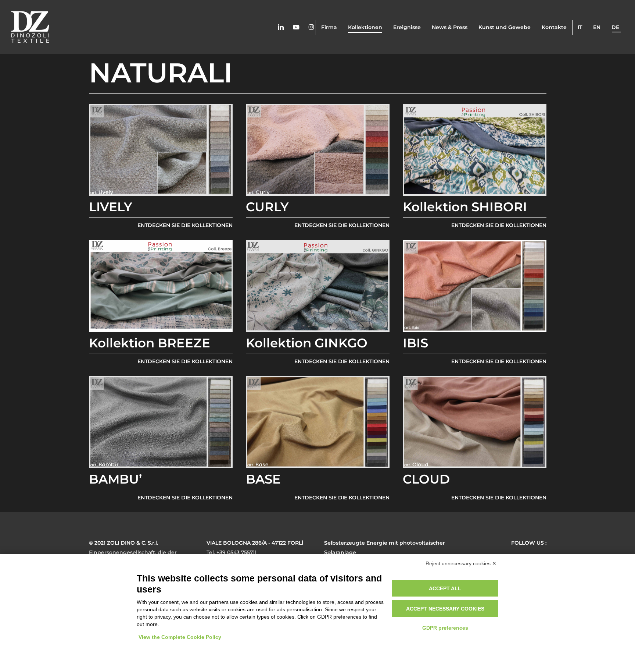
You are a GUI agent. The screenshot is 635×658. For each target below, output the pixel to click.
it (580, 27)
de (615, 27)
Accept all (445, 588)
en (596, 27)
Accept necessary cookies (445, 609)
